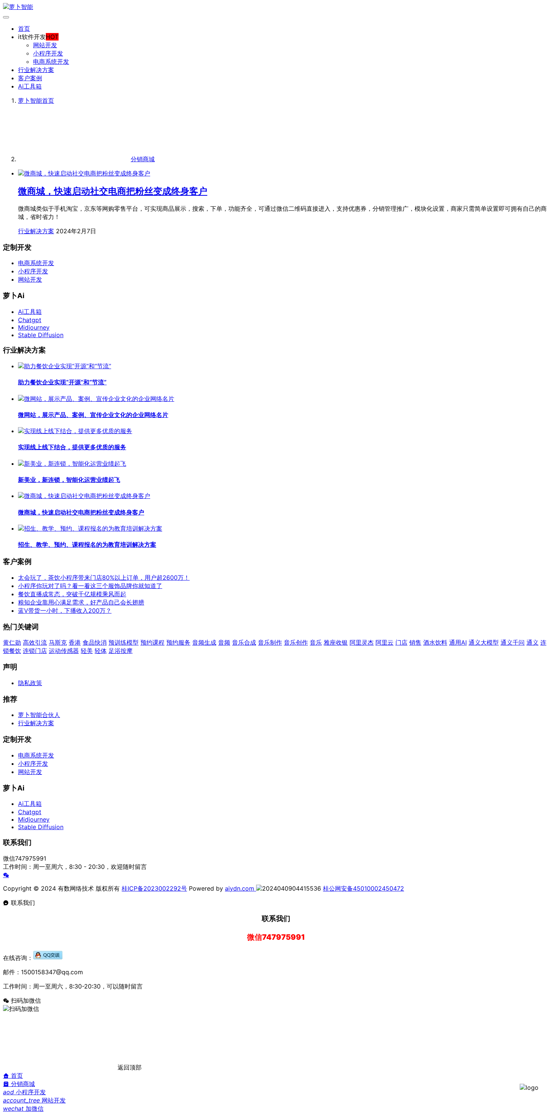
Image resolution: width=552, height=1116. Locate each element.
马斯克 (58, 642)
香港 (75, 642)
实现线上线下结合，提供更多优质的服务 (72, 447)
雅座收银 (336, 642)
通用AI (458, 642)
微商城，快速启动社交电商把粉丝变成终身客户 (112, 191)
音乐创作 (296, 642)
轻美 (87, 650)
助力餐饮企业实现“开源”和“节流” (62, 382)
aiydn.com (240, 888)
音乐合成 (244, 642)
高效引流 (35, 642)
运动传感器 (64, 650)
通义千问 (513, 642)
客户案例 (30, 78)
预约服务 (178, 642)
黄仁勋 (12, 642)
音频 (224, 642)
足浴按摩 (121, 650)
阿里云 (385, 642)
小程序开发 (48, 53)
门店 (401, 642)
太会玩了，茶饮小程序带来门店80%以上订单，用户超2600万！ (104, 577)
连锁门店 (35, 650)
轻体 (101, 650)
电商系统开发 (51, 61)
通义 (532, 642)
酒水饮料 (435, 642)
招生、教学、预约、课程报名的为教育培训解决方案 (87, 544)
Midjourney (34, 327)
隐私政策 (30, 683)
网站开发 (45, 45)
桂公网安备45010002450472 (363, 888)
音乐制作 (270, 642)
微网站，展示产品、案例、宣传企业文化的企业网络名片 (93, 414)
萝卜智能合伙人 (39, 714)
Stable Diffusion (40, 335)
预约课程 (152, 642)
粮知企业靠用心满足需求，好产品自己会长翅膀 (81, 602)
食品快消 (95, 642)
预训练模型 (124, 642)
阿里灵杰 (362, 642)
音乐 (316, 642)
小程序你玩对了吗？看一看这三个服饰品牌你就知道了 (90, 586)
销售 (415, 642)
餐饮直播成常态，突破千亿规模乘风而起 (72, 594)
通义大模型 (484, 642)
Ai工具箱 (30, 86)
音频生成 (204, 642)
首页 (24, 28)
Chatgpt (29, 320)
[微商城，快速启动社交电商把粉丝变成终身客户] (84, 173)
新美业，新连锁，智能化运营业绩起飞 (69, 479)
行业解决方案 (36, 70)
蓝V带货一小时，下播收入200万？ (65, 610)
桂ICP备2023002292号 (154, 888)
